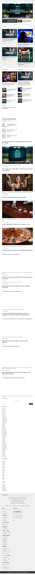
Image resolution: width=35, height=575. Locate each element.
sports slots (4, 564)
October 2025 (4, 420)
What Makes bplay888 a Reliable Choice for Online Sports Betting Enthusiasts (9, 40)
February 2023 (4, 456)
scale (8, 551)
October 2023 (4, 448)
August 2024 (4, 436)
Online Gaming (6, 535)
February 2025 (4, 429)
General (3, 469)
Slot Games (7, 555)
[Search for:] (15, 404)
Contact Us (3, 484)
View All (31, 26)
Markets (3, 472)
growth (4, 530)
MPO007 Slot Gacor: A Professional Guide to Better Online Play (16, 286)
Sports (3, 477)
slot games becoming (5, 557)
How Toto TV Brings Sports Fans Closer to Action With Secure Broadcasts (25, 44)
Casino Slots (4, 464)
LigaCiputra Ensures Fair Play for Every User (11, 100)
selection (4, 553)
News (3, 473)
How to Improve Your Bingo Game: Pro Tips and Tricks (12, 130)
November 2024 (4, 433)
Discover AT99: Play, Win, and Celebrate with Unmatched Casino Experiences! (11, 95)
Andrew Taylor (4, 41)
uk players (6, 569)
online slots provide (5, 542)
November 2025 (4, 419)
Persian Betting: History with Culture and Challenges (9, 58)
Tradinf (3, 479)
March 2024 (4, 442)
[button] (31, 12)
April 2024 (3, 441)
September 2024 (4, 435)
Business (3, 463)
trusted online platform (5, 567)
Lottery (3, 471)
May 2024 (3, 440)
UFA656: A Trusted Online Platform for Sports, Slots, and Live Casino (17, 278)
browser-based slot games (5, 517)
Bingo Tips (3, 461)
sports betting (6, 562)
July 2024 (3, 437)
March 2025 (4, 428)
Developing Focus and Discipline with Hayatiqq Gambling (24, 64)
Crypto (3, 465)
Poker (3, 476)
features (5, 527)
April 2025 (3, 427)
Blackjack (3, 462)
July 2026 (3, 410)
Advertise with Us (4, 490)
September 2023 (4, 449)
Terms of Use (4, 488)
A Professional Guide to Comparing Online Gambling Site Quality (17, 11)
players (5, 546)
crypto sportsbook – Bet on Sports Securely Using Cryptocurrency (12, 89)
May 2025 (3, 426)
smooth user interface (5, 560)
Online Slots (5, 540)
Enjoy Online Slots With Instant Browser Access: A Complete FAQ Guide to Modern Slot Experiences (15, 314)
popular (9, 548)
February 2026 (4, 415)
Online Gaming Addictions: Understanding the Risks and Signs (12, 124)
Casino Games (6, 522)
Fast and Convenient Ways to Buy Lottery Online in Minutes (9, 119)
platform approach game (5, 544)
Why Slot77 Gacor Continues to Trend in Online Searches (9, 84)
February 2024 (4, 443)
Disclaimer (3, 489)
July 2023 (3, 451)
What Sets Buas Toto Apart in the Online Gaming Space (17, 250)
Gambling (3, 466)
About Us (3, 485)
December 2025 (4, 418)
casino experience (4, 520)
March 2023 (4, 455)
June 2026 (3, 411)
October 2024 (4, 434)
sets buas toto (7, 553)
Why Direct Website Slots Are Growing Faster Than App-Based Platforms (16, 373)
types (9, 567)
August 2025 (4, 422)
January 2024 (4, 444)
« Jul (13, 520)
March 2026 (4, 414)
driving (4, 524)
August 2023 (4, 450)
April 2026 (3, 413)
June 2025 (3, 425)
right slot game (4, 551)
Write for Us (14, 505)
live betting (5, 533)
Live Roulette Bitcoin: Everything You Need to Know (16, 224)
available (5, 515)
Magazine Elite (26, 572)
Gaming (18, 8)
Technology (4, 478)
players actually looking (5, 548)
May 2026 (3, 412)
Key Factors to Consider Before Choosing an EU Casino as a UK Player (17, 169)
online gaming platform (5, 537)
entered (7, 524)
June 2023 (3, 452)
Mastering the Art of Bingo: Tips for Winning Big (12, 135)
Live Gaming (4, 470)
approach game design (5, 513)
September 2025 (4, 421)
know (8, 531)
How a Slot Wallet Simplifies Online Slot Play (14, 197)
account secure (4, 511)
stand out (7, 564)
